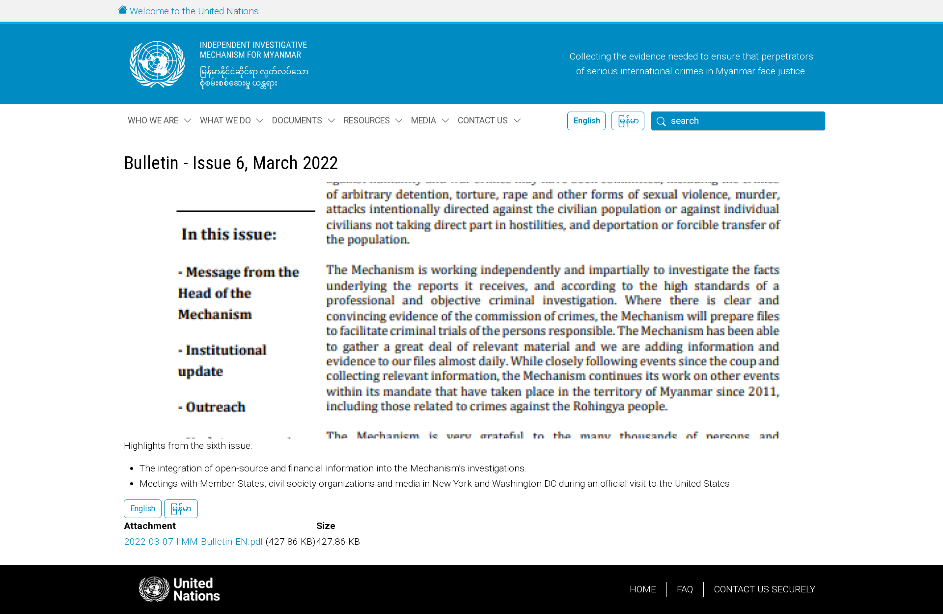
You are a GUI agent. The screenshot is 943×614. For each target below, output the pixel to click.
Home (643, 589)
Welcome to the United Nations (194, 11)
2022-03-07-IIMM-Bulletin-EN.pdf (193, 541)
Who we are (153, 120)
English (587, 120)
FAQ (685, 589)
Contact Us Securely (764, 589)
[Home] (238, 64)
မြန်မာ (628, 120)
